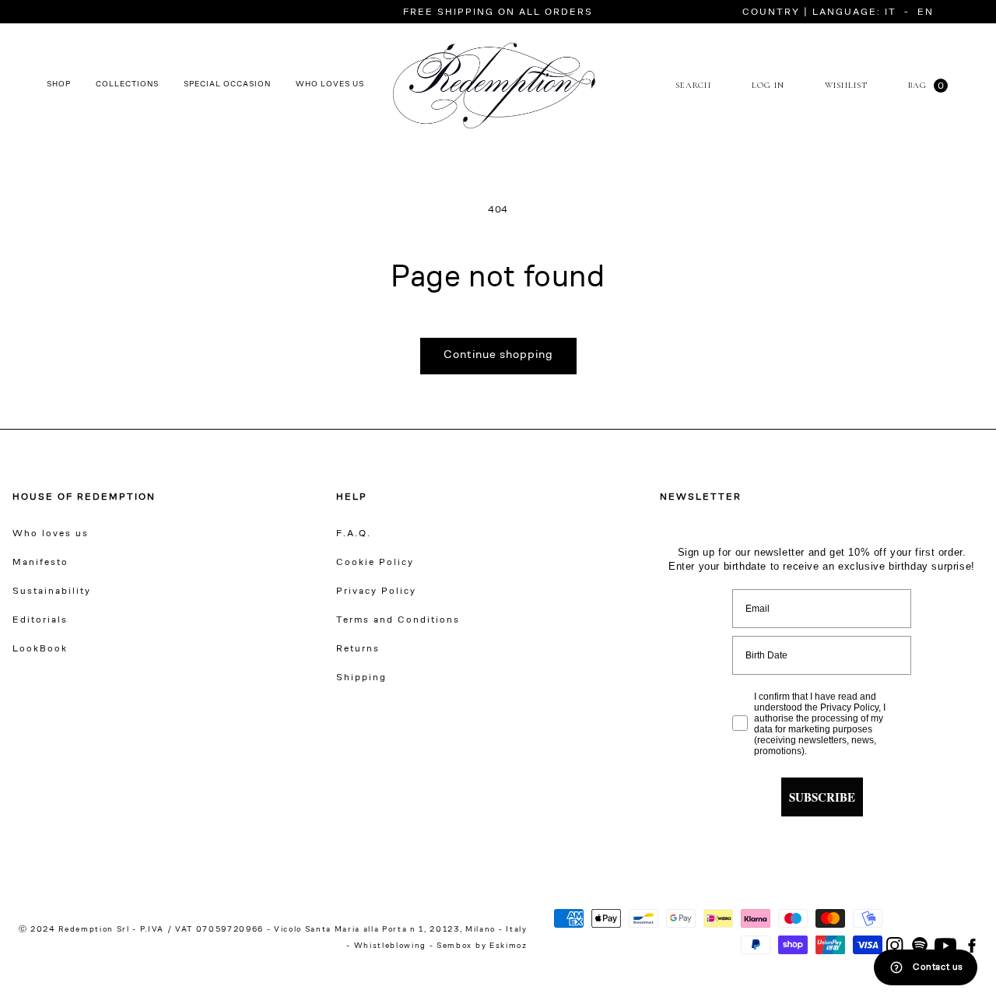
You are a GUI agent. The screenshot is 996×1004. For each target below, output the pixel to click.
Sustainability (51, 591)
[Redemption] (494, 85)
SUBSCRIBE (822, 797)
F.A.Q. (353, 534)
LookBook (40, 649)
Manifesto (40, 562)
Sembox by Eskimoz (482, 946)
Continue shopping (498, 355)
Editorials (40, 620)
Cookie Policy (375, 562)
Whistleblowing (392, 946)
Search (693, 85)
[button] (803, 13)
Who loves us (50, 534)
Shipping (361, 678)
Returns (358, 649)
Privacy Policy (376, 591)
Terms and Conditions (398, 620)
